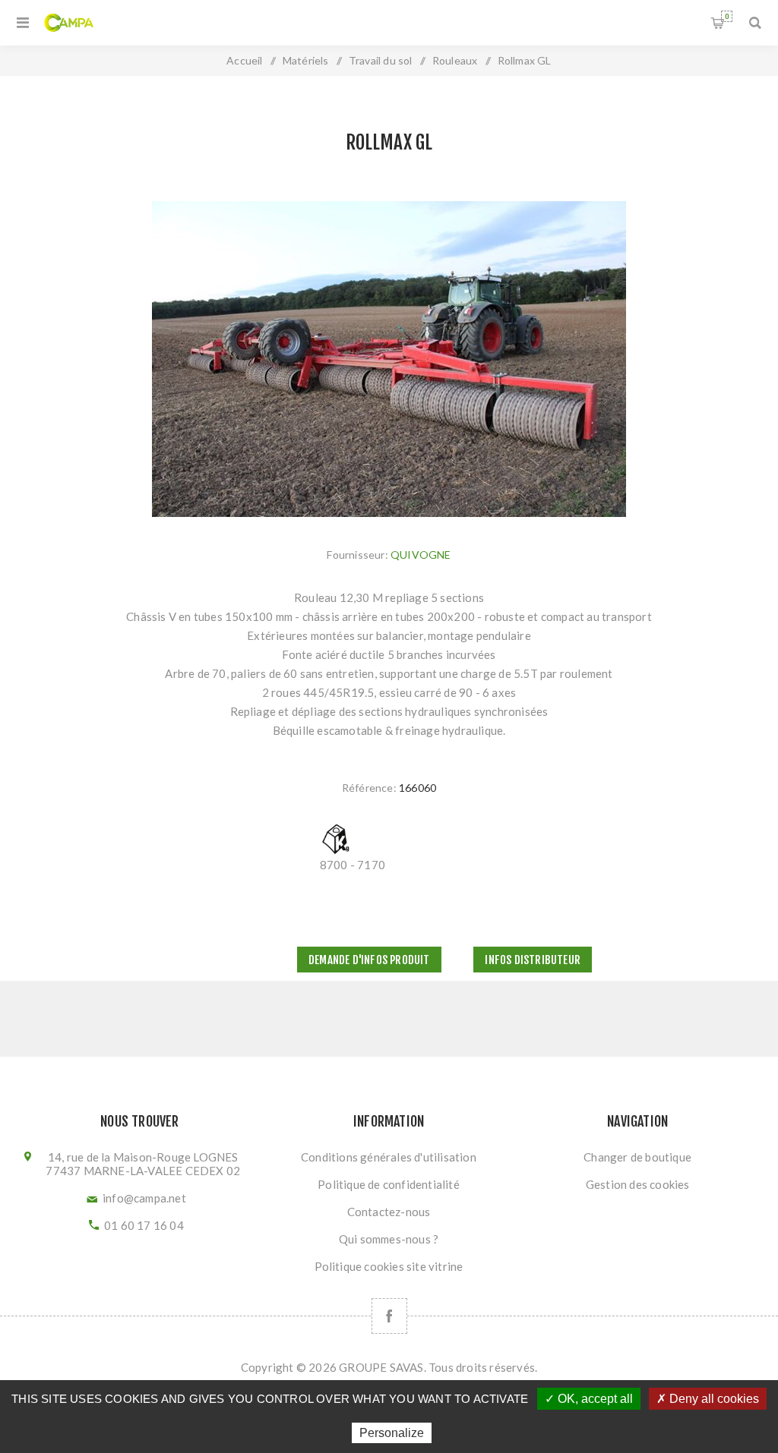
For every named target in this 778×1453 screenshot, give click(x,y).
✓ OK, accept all (589, 1398)
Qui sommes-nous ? (388, 1239)
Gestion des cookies (638, 1184)
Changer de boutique (637, 1157)
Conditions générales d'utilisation (388, 1157)
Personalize (391, 1432)
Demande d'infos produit (369, 960)
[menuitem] (389, 1157)
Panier (727, 16)
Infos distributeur (532, 960)
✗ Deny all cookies (707, 1398)
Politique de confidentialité (389, 1184)
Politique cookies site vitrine (389, 1266)
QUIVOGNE (421, 554)
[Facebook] (389, 1316)
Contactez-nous (389, 1211)
